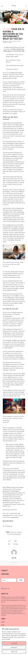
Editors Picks (16, 41)
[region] (14, 640)
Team (2, 625)
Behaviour (13, 532)
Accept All (14, 643)
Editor (10, 42)
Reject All (14, 651)
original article (14, 517)
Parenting (10, 534)
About (3, 622)
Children (19, 532)
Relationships (17, 534)
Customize (14, 647)
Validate (5, 42)
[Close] (26, 628)
